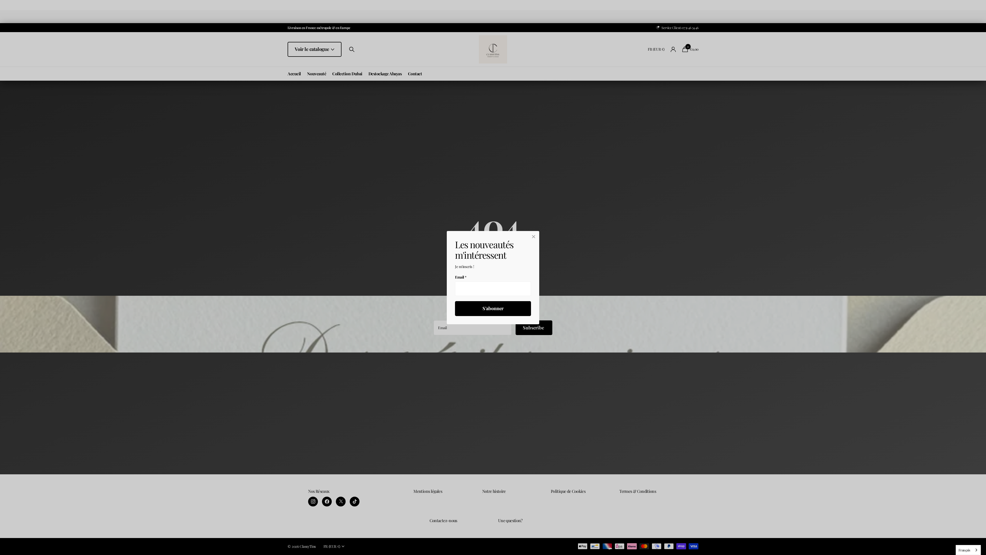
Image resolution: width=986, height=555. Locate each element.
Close (533, 236)
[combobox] (968, 550)
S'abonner (493, 308)
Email (461, 276)
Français (964, 550)
